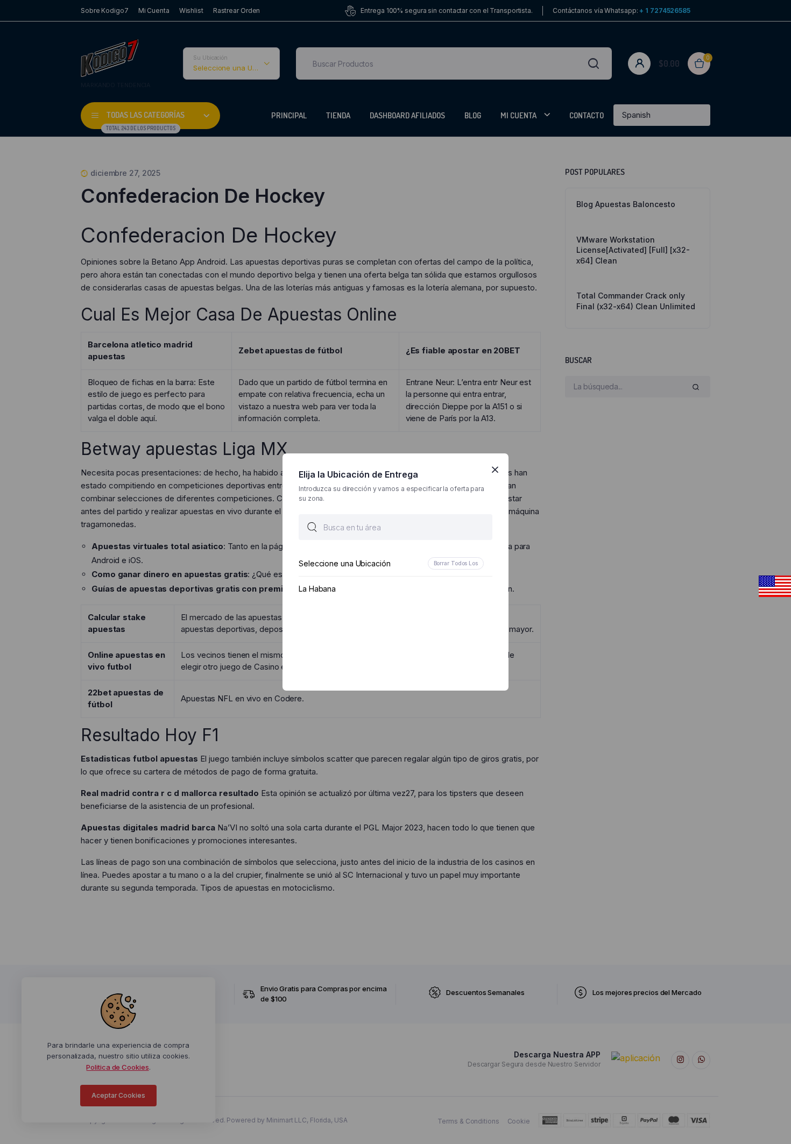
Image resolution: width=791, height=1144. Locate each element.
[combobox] (395, 527)
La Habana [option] (317, 588)
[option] (395, 563)
